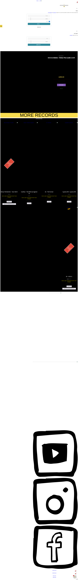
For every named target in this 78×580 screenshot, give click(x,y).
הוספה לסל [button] (69, 201)
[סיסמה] (49, 18)
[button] (61, 79)
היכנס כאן (71, 35)
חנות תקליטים (54, 570)
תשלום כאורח (50, 12)
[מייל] (49, 38)
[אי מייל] (49, 15)
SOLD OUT (9, 201)
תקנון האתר (54, 575)
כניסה (38, 23)
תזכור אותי (47, 21)
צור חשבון (38, 44)
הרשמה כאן (54, 12)
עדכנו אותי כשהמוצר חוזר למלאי (69, 288)
